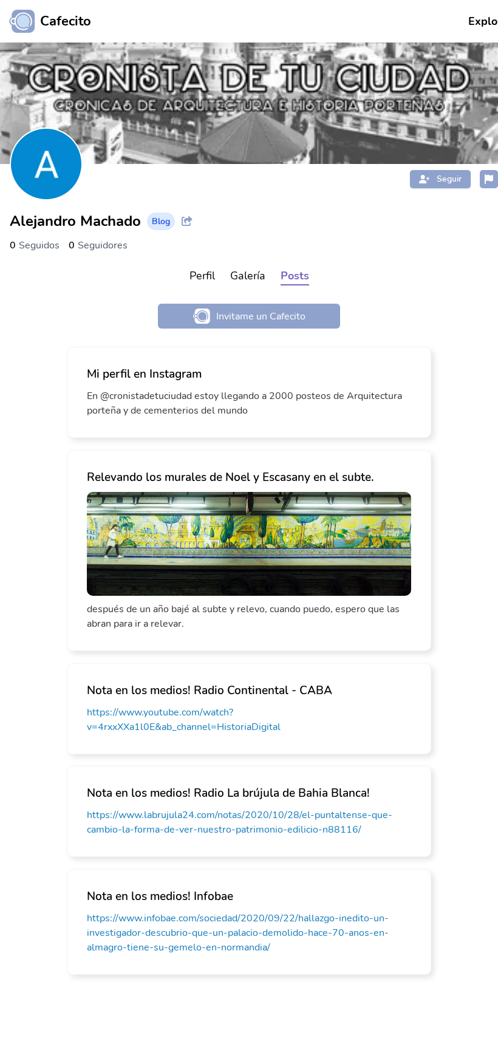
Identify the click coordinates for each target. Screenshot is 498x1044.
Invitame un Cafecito (260, 316)
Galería (247, 275)
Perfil (202, 275)
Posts (295, 275)
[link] (249, 392)
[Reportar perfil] (489, 179)
